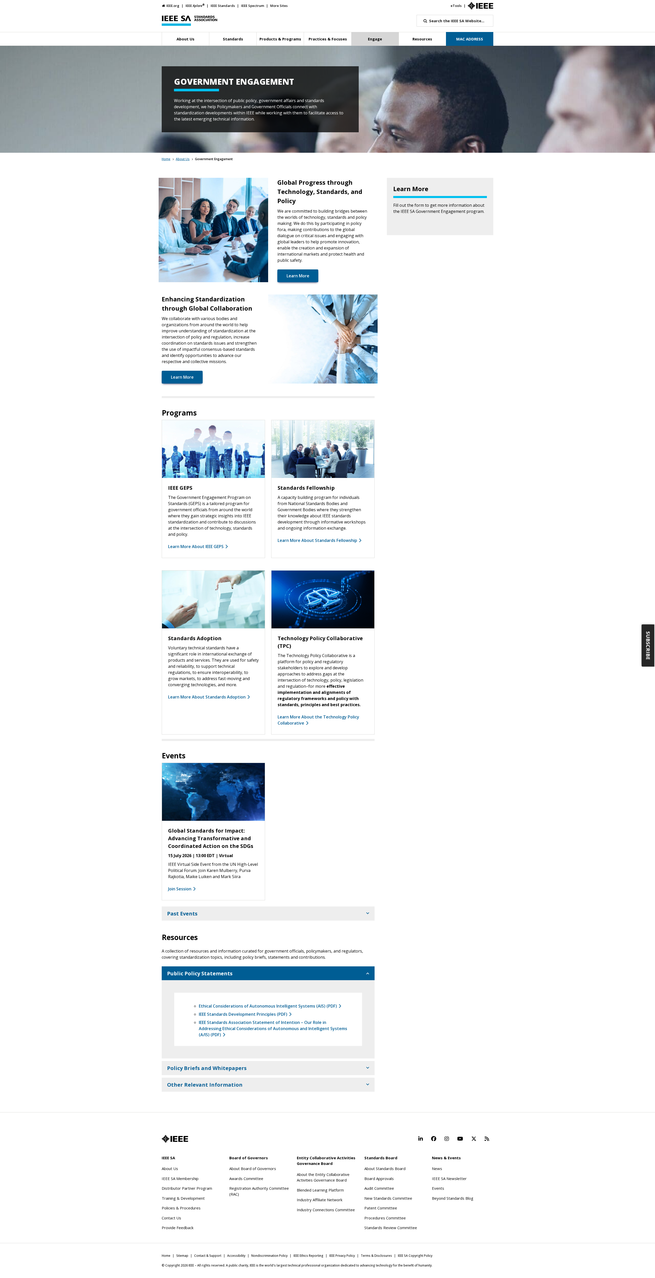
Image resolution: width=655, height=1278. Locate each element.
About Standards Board (385, 1168)
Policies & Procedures (181, 1207)
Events (438, 1188)
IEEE (194, 5)
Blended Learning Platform (320, 1190)
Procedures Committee (385, 1217)
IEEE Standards (223, 5)
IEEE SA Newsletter (449, 1178)
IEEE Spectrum (252, 5)
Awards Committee (246, 1178)
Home (166, 159)
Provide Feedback (177, 1227)
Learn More (298, 276)
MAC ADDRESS (469, 38)
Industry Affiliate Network (319, 1199)
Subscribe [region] (648, 645)
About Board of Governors (252, 1168)
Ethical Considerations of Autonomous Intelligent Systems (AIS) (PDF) (268, 1006)
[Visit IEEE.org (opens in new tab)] (175, 1139)
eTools (456, 5)
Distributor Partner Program (187, 1188)
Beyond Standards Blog (452, 1198)
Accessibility (236, 1255)
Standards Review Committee (390, 1227)
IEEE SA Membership (180, 1178)
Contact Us (171, 1217)
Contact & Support (207, 1255)
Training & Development (183, 1198)
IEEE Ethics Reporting (308, 1255)
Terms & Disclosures (376, 1255)
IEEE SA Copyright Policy (415, 1255)
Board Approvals (379, 1178)
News (437, 1168)
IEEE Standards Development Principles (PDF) (243, 1014)
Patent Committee (380, 1207)
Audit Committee (379, 1188)
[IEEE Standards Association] (189, 21)
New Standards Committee (388, 1198)
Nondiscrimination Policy (269, 1255)
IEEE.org (172, 5)
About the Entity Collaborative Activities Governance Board (323, 1177)
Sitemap (182, 1255)
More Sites (279, 5)
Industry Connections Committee (326, 1209)
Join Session (179, 889)
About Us (183, 159)
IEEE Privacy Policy (342, 1255)
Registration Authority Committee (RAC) (259, 1191)
